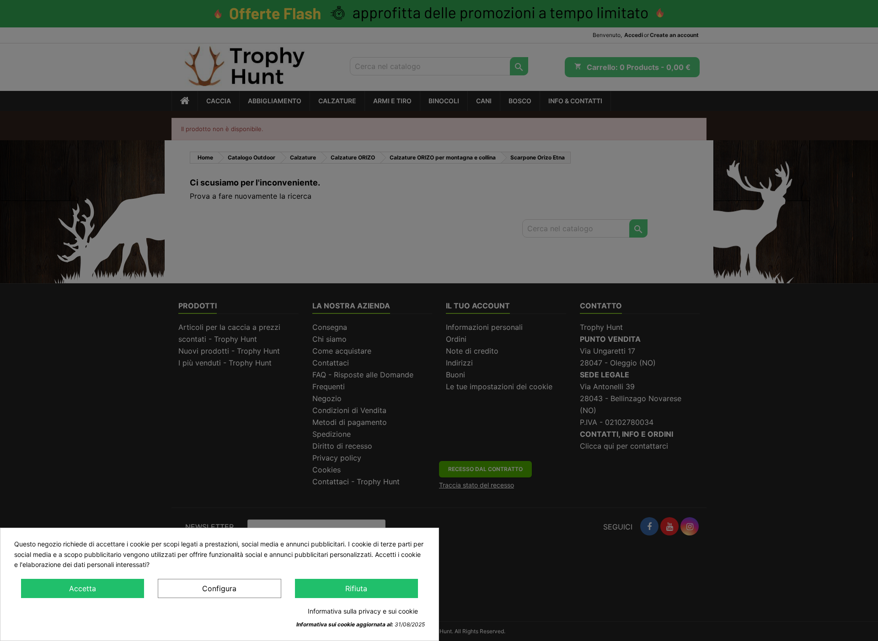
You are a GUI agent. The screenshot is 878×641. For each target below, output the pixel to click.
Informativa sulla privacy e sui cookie (363, 611)
